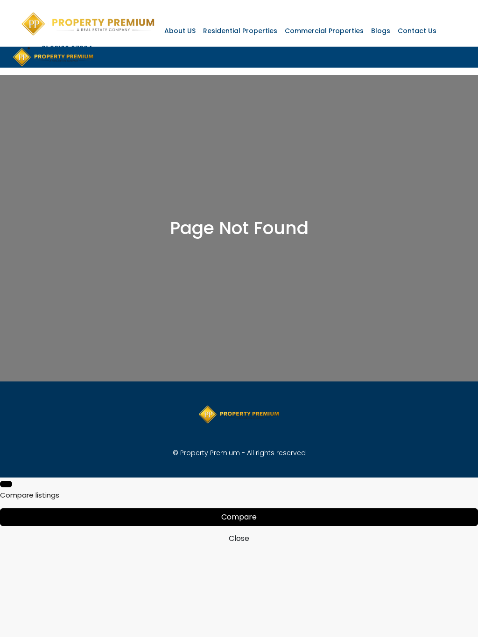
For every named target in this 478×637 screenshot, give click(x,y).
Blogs (380, 30)
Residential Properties (240, 30)
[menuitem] (63, 48)
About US (180, 30)
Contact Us (417, 30)
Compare (239, 517)
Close (239, 538)
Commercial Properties (324, 30)
